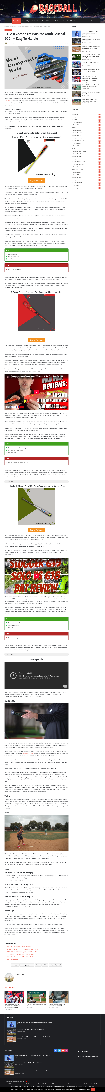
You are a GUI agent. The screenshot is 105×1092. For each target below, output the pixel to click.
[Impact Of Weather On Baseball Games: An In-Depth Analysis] (76, 87)
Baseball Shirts (77, 130)
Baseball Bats (16, 21)
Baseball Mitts (77, 135)
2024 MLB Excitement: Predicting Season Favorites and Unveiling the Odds (91, 56)
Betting (75, 119)
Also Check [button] (10, 481)
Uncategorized (77, 188)
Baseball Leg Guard (78, 153)
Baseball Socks (77, 143)
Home (7, 26)
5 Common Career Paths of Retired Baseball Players (30, 1029)
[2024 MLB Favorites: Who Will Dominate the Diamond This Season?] (76, 34)
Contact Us (66, 21)
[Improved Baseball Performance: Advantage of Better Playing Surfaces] (76, 49)
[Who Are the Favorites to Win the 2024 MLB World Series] (76, 72)
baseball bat (8, 101)
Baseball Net (76, 159)
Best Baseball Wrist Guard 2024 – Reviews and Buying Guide (57, 1004)
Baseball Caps (26, 21)
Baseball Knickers (77, 156)
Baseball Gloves (36, 21)
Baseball (15, 965)
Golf (74, 148)
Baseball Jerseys (77, 185)
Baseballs (75, 114)
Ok (92, 1089)
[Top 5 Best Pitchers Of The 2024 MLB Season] (76, 64)
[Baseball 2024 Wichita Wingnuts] (52, 9)
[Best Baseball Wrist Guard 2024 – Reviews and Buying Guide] (58, 996)
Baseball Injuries (77, 138)
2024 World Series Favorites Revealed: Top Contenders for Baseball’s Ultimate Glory (12, 1005)
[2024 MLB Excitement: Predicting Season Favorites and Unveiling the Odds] (76, 57)
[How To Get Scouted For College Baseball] (76, 94)
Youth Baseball (56, 965)
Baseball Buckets (77, 174)
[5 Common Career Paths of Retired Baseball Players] (76, 41)
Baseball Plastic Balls (78, 140)
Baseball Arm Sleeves (79, 167)
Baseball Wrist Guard (78, 164)
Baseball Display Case (79, 161)
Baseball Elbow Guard (79, 180)
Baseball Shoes (57, 21)
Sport (38, 965)
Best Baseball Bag (78, 169)
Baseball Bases (77, 172)
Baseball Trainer (77, 146)
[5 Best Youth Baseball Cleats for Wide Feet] (36, 996)
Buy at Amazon (36, 180)
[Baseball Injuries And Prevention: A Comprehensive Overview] (76, 102)
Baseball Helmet (46, 21)
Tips (45, 965)
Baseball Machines (78, 132)
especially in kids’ (28, 753)
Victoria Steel (10, 43)
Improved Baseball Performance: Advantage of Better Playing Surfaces (91, 48)
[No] (103, 1089)
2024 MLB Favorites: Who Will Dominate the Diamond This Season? (90, 33)
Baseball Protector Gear (79, 151)
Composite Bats (27, 965)
